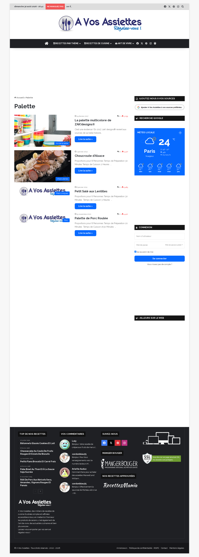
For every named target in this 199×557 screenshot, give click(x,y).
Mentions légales (176, 548)
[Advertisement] (99, 71)
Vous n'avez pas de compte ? (159, 264)
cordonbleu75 (79, 454)
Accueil (20, 98)
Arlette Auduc (79, 469)
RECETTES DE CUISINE (97, 43)
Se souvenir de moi (144, 252)
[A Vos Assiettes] (99, 24)
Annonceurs (122, 548)
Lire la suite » (85, 139)
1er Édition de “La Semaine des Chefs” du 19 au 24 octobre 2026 (97, 6)
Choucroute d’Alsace (89, 156)
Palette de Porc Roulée (91, 218)
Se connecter (160, 258)
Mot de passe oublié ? (174, 245)
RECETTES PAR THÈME (67, 43)
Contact (164, 548)
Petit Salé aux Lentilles (91, 191)
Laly (74, 441)
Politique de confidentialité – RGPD (144, 548)
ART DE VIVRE (124, 43)
